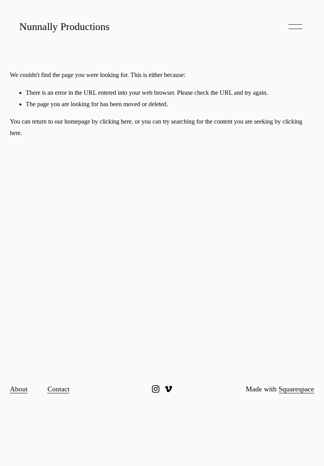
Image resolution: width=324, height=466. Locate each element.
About (19, 389)
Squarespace (296, 389)
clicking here (116, 121)
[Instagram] (156, 389)
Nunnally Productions (64, 26)
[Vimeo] (168, 389)
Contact (58, 389)
